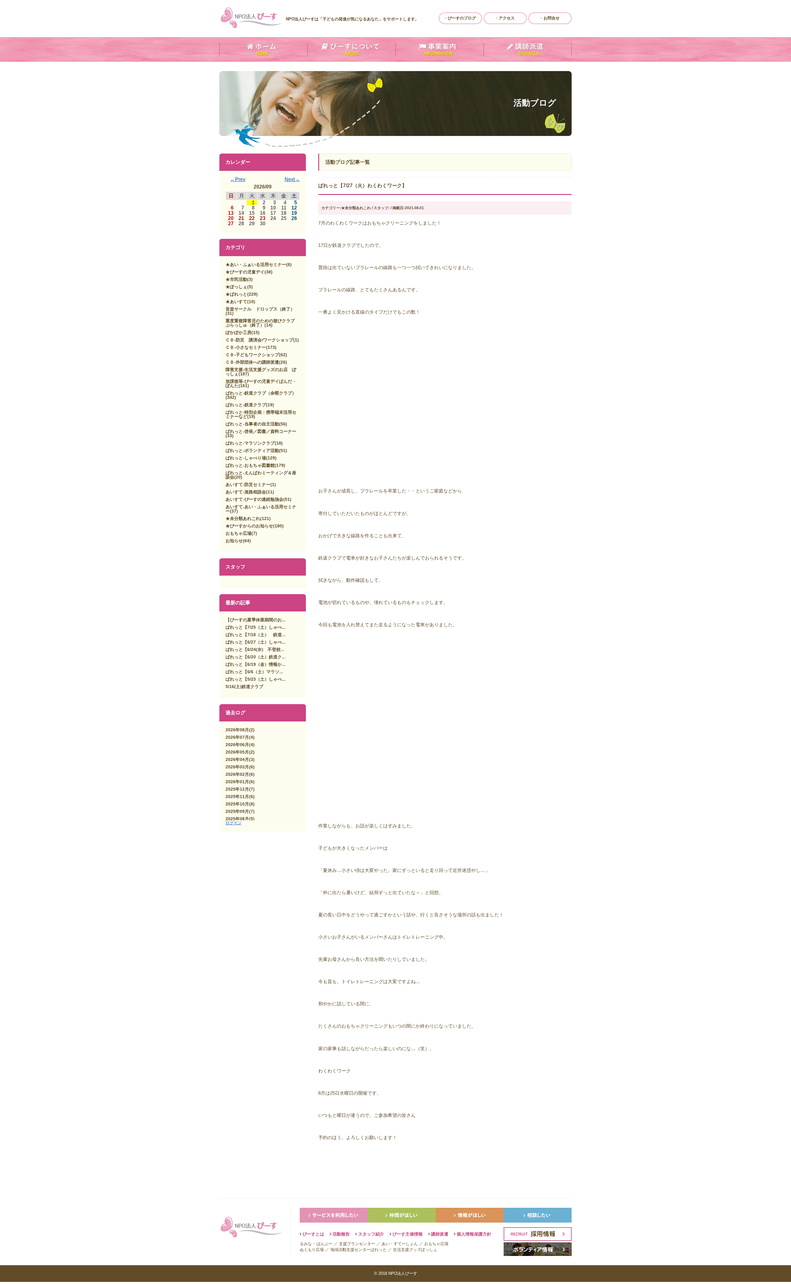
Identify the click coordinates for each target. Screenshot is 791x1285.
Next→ (292, 179)
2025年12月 (237, 789)
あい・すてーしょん (400, 1243)
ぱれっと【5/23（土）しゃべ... (256, 679)
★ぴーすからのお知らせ (249, 525)
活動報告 (341, 1234)
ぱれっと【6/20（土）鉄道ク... (256, 656)
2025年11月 (237, 796)
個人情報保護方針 (474, 1234)
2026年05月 (237, 752)
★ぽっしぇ (236, 286)
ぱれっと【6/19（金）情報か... (256, 664)
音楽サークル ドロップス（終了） (260, 308)
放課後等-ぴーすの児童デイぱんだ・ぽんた (261, 383)
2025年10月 (237, 803)
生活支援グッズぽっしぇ (415, 1249)
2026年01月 (237, 781)
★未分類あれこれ (243, 518)
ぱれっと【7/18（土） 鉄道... (256, 634)
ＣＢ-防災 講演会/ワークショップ (259, 339)
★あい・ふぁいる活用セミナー (256, 264)
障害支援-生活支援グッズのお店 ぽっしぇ (261, 371)
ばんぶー (324, 1243)
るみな (306, 1243)
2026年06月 (237, 744)
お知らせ (234, 540)
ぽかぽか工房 (239, 332)
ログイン (234, 823)
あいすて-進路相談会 (246, 491)
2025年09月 (237, 811)
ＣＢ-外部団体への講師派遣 (252, 362)
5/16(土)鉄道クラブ (244, 686)
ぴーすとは (313, 1234)
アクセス (506, 18)
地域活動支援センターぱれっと (358, 1249)
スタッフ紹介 (371, 1234)
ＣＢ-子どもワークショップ (252, 354)
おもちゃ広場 (239, 533)
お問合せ (551, 18)
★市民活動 (236, 279)
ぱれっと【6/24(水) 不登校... (255, 649)
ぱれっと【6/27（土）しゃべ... (256, 642)
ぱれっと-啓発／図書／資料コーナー (261, 431)
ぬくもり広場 (312, 1249)
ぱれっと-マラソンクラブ (250, 443)
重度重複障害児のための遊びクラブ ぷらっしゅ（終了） (262, 323)
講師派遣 (439, 1234)
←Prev (237, 179)
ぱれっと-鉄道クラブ (246, 404)
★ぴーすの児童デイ (245, 271)
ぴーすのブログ (461, 18)
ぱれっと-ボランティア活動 (252, 450)
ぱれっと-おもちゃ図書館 (250, 465)
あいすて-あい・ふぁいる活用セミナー (261, 509)
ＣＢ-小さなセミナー (246, 347)
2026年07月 (237, 737)
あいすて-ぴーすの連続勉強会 (254, 499)
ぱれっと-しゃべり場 (246, 457)
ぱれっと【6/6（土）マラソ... (254, 671)
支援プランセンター (357, 1243)
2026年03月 (237, 766)
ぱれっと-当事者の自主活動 (252, 423)
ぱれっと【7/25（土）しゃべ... (256, 627)
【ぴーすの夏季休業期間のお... (256, 619)
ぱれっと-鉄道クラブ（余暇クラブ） (261, 393)
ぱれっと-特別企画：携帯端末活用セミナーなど (261, 414)
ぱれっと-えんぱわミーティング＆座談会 (261, 475)
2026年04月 (237, 759)
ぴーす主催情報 (407, 1234)
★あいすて (236, 301)
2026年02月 (237, 774)
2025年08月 (237, 818)
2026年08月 (237, 729)
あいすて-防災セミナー (248, 484)
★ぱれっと (236, 294)
